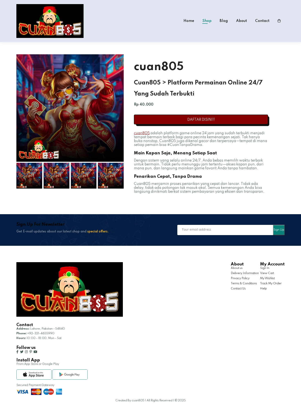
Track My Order (271, 283)
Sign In (264, 268)
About (241, 21)
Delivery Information (245, 273)
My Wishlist (267, 278)
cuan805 (142, 133)
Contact (262, 21)
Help (263, 288)
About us (237, 268)
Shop (207, 21)
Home (188, 21)
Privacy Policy (240, 278)
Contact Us (238, 288)
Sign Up (278, 229)
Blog (224, 21)
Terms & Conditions (244, 283)
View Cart (267, 273)
